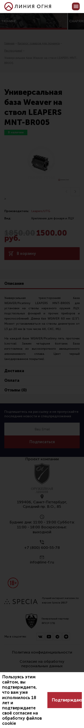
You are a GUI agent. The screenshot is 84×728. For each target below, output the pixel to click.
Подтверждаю (67, 700)
